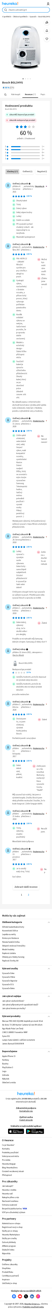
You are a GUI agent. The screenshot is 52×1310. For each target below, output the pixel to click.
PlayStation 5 (7, 1067)
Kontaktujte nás (26, 1111)
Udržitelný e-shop (9, 1283)
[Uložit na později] (47, 39)
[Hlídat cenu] (47, 31)
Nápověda (6, 1253)
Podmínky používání (10, 1152)
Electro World (18, 655)
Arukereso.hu (38, 247)
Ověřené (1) (27, 171)
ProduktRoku (7, 1272)
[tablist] (26, 94)
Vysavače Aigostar (9, 981)
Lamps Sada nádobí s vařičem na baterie (18, 1039)
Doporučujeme (9, 1051)
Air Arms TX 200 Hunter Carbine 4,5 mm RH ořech (22, 1025)
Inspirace (6, 1279)
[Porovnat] (47, 22)
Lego (4, 1071)
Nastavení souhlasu (10, 1201)
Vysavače (33, 16)
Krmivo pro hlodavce (10, 938)
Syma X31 (6, 1036)
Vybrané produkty (11, 1016)
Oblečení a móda (9, 1082)
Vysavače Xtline (8, 977)
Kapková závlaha (9, 953)
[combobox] (26, 10)
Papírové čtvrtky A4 (10, 960)
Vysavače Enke (8, 973)
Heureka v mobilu (9, 1190)
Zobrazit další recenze (26, 887)
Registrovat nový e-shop (12, 1227)
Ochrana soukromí (9, 1205)
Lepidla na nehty (9, 934)
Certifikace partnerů (10, 1275)
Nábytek (5, 1078)
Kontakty (6, 1148)
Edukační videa (8, 1249)
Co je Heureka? (8, 1145)
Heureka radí (7, 1193)
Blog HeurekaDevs (10, 1167)
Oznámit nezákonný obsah (13, 1171)
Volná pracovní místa (10, 1156)
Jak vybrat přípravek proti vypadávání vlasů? (20, 1004)
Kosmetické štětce (10, 930)
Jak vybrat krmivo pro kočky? (14, 1008)
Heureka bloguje (9, 1164)
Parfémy (5, 1060)
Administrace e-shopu (11, 1223)
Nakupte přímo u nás (10, 1197)
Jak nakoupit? (7, 1186)
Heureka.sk (39, 186)
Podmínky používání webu (33, 1307)
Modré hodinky (8, 949)
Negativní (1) (42, 171)
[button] (15, 95)
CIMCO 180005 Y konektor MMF (15, 1032)
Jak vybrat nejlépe (11, 996)
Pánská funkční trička (11, 942)
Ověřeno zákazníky (10, 1264)
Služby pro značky (9, 1238)
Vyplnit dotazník (26, 1120)
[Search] (5, 94)
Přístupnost (7, 1175)
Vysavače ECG (8, 984)
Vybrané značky (10, 968)
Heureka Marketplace (11, 1234)
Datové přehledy (9, 1242)
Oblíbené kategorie (12, 922)
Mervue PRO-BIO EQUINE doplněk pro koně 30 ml (22, 1021)
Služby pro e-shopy (10, 1231)
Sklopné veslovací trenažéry (13, 945)
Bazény (5, 1063)
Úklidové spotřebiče (20, 16)
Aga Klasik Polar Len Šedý (12, 1028)
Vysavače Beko (8, 988)
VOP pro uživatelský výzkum (13, 1212)
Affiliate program (9, 1246)
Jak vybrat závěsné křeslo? (13, 1001)
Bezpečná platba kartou (12, 1208)
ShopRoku (6, 1268)
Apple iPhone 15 (8, 1056)
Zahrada (5, 1075)
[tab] (15, 94)
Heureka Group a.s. (32, 1304)
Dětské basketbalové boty (13, 927)
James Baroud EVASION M (13, 1043)
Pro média (6, 1160)
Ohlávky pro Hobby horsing (13, 957)
